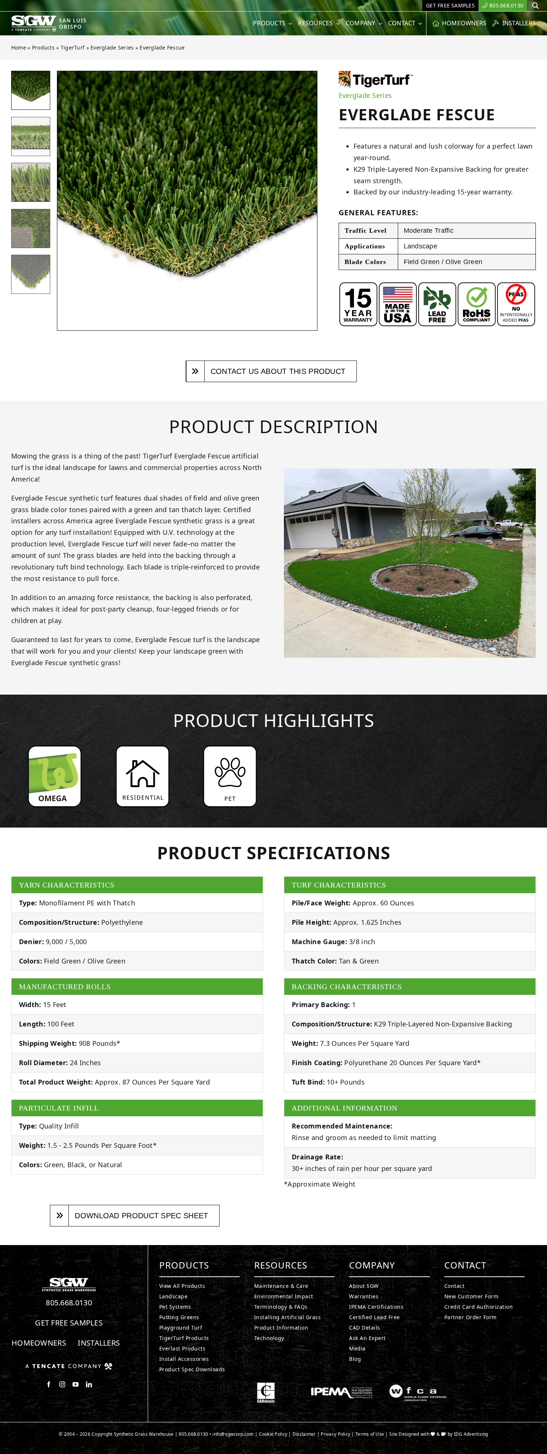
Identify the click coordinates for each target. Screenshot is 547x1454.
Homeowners (39, 1343)
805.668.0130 (69, 1303)
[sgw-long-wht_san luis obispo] (56, 18)
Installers (99, 1343)
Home (18, 47)
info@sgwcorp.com (232, 1434)
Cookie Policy (273, 1434)
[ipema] (341, 1385)
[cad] (266, 1385)
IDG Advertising (471, 1434)
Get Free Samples (69, 1323)
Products (43, 47)
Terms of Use (369, 1434)
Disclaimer (304, 1434)
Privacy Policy (335, 1434)
